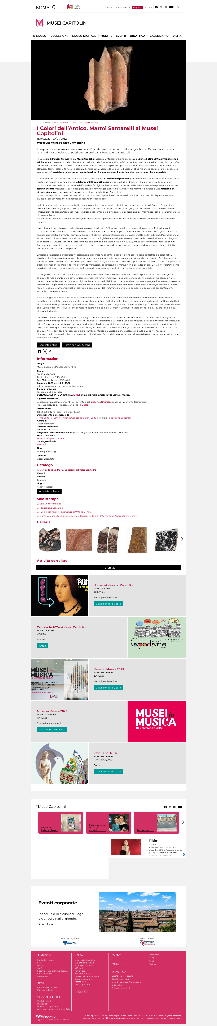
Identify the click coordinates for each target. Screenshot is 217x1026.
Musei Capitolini (67, 23)
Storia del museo (45, 960)
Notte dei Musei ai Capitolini (113, 585)
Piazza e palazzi (45, 990)
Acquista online (48, 345)
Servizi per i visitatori (84, 965)
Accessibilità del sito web (163, 1018)
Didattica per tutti (120, 979)
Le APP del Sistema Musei (48, 828)
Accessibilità (81, 982)
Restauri (41, 965)
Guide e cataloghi (83, 979)
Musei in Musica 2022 (52, 711)
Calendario (159, 36)
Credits (148, 1018)
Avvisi (151, 961)
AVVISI (76, 395)
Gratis (42, 645)
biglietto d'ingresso (101, 402)
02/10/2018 (165, 850)
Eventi (121, 36)
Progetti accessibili (121, 988)
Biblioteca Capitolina (47, 1006)
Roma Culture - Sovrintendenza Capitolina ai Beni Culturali (68, 417)
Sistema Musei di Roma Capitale (52, 971)
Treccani (41, 444)
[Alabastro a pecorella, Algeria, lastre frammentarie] (108, 543)
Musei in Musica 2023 (109, 669)
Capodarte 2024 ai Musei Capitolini (61, 627)
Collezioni (59, 36)
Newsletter (42, 976)
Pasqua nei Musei (106, 753)
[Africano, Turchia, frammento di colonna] (50, 540)
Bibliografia (43, 1004)
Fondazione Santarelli (119, 417)
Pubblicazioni (44, 1001)
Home (40, 123)
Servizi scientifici (50, 997)
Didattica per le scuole (122, 976)
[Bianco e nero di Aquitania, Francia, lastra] (167, 540)
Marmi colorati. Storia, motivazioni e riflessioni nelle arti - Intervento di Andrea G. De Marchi (88, 516)
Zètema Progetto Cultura (50, 438)
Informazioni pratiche (85, 960)
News (151, 958)
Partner (152, 964)
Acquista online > (49, 491)
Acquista (137, 7)
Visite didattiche (82, 973)
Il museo (39, 36)
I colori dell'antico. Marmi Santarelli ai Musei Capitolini (66, 470)
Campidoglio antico (47, 987)
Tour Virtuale (143, 830)
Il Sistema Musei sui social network (97, 827)
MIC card (83, 405)
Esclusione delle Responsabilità (129, 1018)
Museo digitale (84, 36)
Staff (39, 968)
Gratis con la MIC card (77, 345)
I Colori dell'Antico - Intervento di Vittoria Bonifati (66, 511)
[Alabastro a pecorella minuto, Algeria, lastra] (79, 540)
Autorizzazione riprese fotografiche (54, 1009)
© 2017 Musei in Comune (93, 1018)
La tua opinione (82, 984)
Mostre (106, 36)
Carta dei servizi (45, 973)
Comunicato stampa (50, 503)
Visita (177, 36)
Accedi (148, 7)
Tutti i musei (121, 7)
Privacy (111, 1018)
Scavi (39, 963)
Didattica (137, 36)
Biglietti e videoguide (85, 963)
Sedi (40, 983)
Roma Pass (80, 971)
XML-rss (178, 1018)
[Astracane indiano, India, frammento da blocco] (138, 545)
